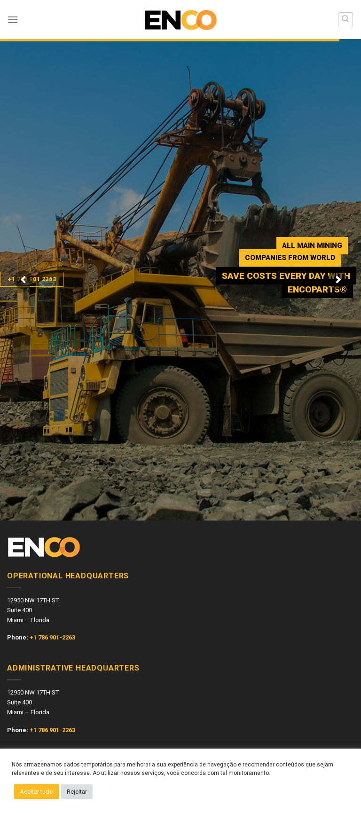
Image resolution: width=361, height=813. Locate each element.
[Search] (345, 19)
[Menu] (12, 19)
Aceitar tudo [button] (36, 791)
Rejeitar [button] (77, 791)
